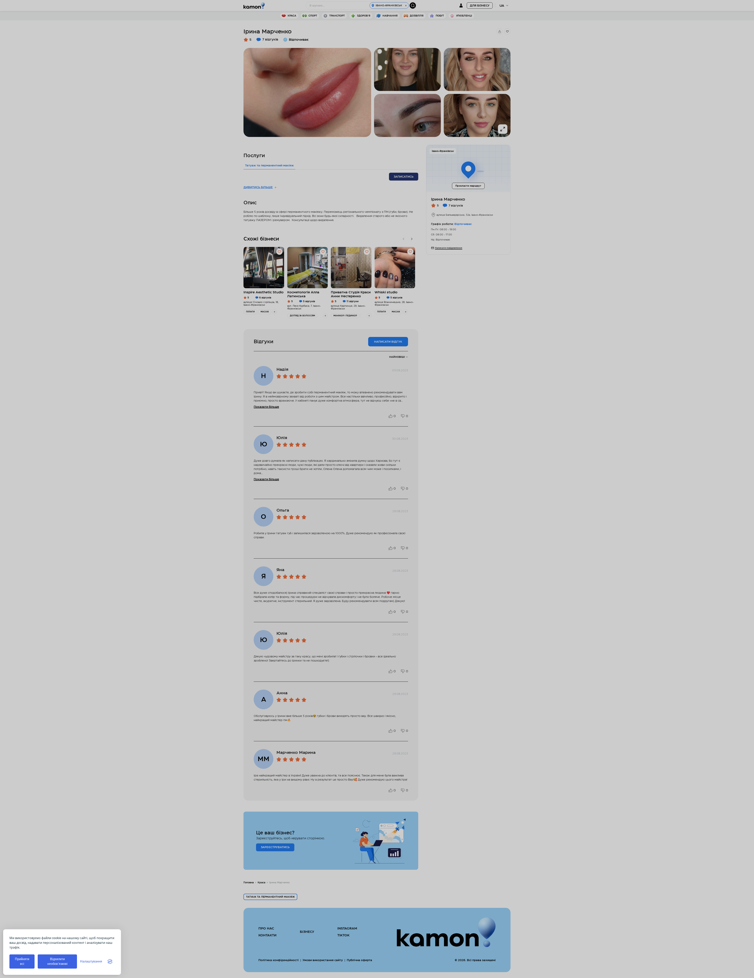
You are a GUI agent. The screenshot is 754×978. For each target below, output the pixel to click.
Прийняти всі (22, 961)
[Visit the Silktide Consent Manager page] (110, 961)
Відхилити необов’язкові (57, 961)
